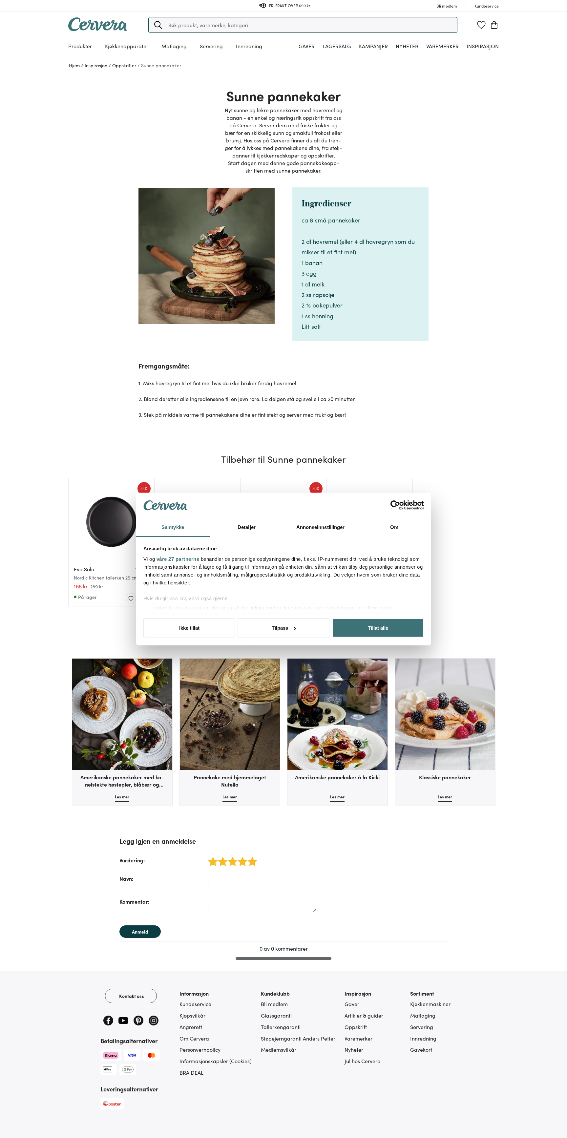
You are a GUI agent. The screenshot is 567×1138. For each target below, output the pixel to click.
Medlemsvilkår (278, 1049)
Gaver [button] (307, 46)
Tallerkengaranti (281, 1026)
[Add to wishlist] (131, 598)
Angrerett (190, 1026)
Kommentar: (134, 901)
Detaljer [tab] (247, 527)
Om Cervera (194, 1038)
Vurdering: (132, 860)
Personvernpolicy (199, 1049)
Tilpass (280, 628)
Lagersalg (337, 46)
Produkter (80, 46)
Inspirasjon (483, 46)
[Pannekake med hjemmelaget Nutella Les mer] (230, 714)
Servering (421, 1026)
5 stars (250, 857)
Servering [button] (211, 46)
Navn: (126, 878)
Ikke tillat (189, 628)
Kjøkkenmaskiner (430, 1003)
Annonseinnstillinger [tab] (320, 527)
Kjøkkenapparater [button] (126, 46)
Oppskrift (356, 1026)
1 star (210, 857)
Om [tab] (394, 527)
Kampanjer (373, 46)
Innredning (423, 1038)
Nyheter (407, 46)
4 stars (241, 857)
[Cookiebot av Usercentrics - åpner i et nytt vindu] (395, 505)
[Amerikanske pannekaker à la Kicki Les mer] (337, 714)
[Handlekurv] (494, 25)
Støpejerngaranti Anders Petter (298, 1038)
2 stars (221, 857)
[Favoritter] (481, 25)
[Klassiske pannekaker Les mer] (445, 714)
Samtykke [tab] (172, 527)
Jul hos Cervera (363, 1060)
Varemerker (442, 46)
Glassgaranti (276, 1015)
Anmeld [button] (140, 931)
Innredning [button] (249, 46)
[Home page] (97, 28)
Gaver (352, 1003)
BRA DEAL (191, 1072)
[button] (158, 24)
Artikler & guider (364, 1015)
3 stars (231, 857)
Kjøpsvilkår (192, 1015)
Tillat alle (378, 628)
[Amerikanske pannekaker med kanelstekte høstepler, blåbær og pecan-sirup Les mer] (122, 714)
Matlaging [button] (174, 46)
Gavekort (421, 1049)
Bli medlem (274, 1003)
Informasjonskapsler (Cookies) (215, 1060)
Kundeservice (195, 1003)
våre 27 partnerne (178, 558)
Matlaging (422, 1015)
